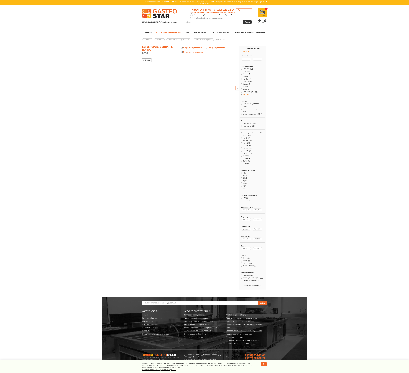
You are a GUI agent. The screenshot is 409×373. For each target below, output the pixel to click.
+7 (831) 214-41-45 (200, 9)
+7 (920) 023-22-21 (223, 9)
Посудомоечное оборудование (197, 331)
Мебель (229, 327)
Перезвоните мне (244, 10)
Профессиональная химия (237, 343)
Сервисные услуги (243, 33)
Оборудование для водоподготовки (241, 318)
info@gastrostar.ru (201, 18)
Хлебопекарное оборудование (239, 315)
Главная (148, 33)
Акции (186, 33)
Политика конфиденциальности (156, 334)
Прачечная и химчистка (236, 337)
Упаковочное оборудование (238, 321)
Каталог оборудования (167, 33)
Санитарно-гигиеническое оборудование (244, 324)
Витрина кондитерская (192, 48)
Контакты (260, 33)
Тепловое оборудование (194, 315)
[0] (258, 21)
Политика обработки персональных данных (159, 370)
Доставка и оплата (220, 33)
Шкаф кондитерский (216, 48)
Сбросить (246, 94)
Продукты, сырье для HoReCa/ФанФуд (242, 340)
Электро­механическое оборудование (200, 327)
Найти (262, 303)
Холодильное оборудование (196, 318)
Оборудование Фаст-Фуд (195, 334)
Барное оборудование (193, 337)
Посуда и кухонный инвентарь (239, 334)
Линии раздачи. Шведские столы (198, 321)
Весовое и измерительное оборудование (244, 331)
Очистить (245, 51)
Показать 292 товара (252, 285)
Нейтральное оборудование (196, 324)
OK (264, 364)
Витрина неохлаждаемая (193, 52)
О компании (200, 33)
